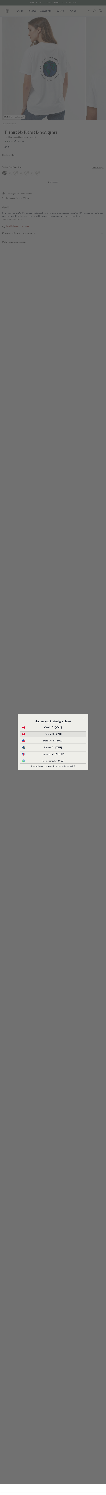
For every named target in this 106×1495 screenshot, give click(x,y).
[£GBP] (53, 754)
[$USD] (53, 740)
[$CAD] (53, 727)
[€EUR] (53, 747)
